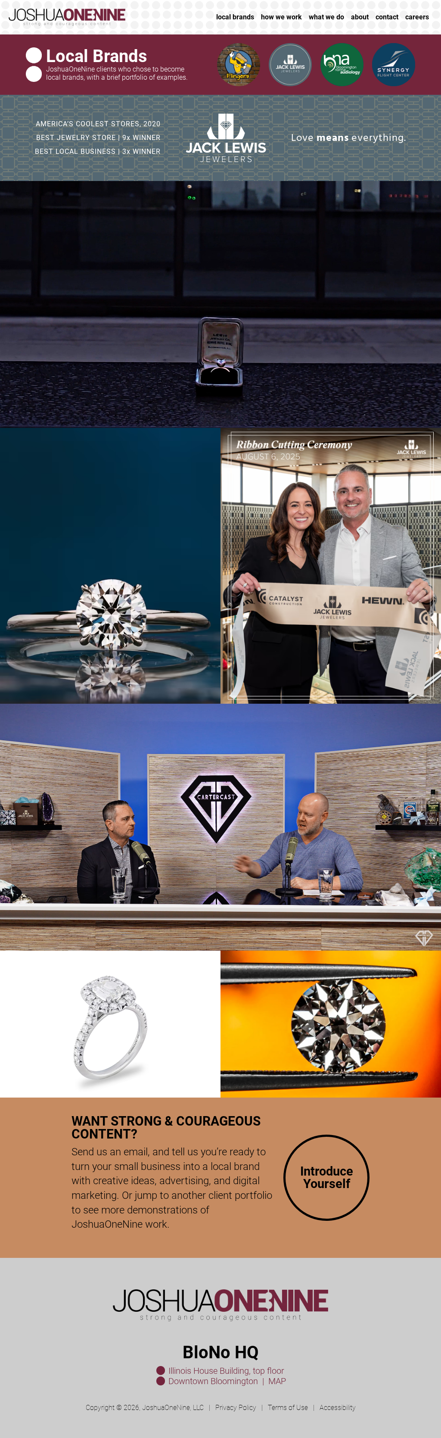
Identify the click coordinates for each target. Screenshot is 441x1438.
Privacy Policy (235, 1408)
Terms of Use (288, 1408)
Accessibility (338, 1408)
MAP (277, 1381)
